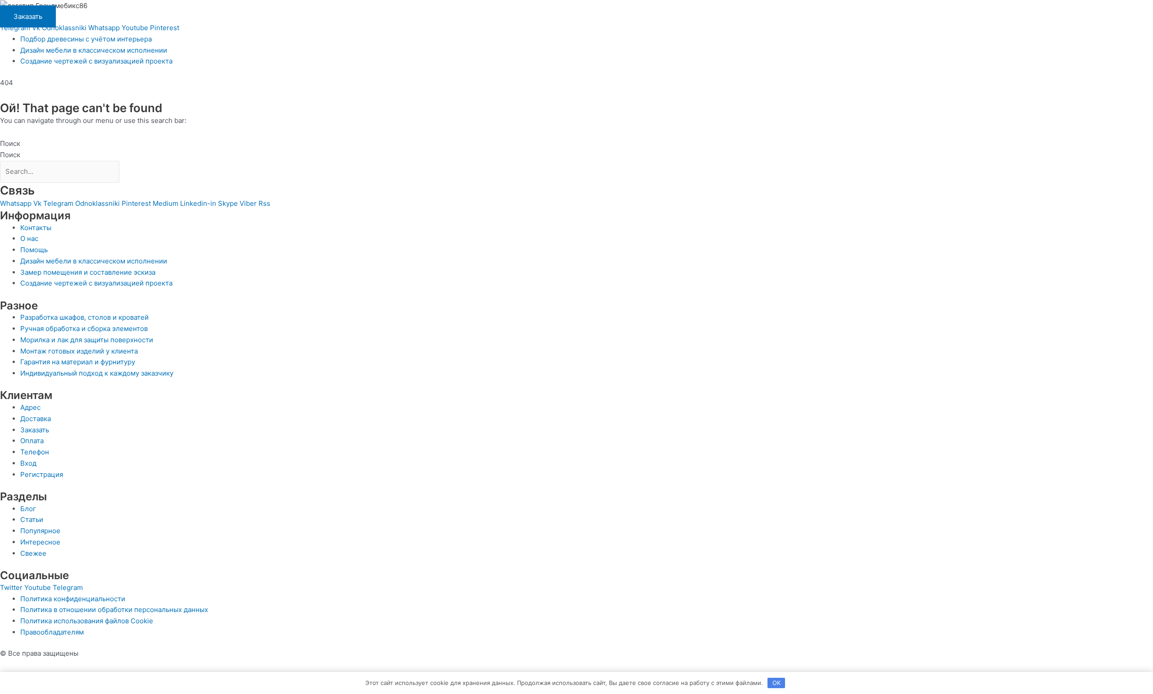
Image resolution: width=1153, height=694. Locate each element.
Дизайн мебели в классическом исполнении (93, 50)
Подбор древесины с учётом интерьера (86, 39)
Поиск (10, 143)
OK (776, 682)
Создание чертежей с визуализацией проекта (96, 61)
